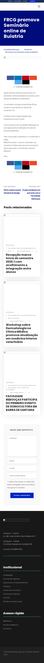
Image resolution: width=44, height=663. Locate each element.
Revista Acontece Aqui (12, 601)
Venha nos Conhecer (12, 590)
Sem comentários (24, 251)
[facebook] (4, 657)
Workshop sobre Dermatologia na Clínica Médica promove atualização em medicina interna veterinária (22, 333)
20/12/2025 (10, 382)
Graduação (8, 575)
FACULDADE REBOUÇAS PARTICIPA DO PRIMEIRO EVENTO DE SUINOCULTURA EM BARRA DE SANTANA (21, 403)
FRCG (10, 251)
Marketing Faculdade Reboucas (23, 248)
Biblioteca (10, 1)
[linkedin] (8, 657)
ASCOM (6, 598)
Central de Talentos (11, 594)
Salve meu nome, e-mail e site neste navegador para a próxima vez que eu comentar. (21, 484)
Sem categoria (13, 318)
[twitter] (12, 657)
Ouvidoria (32, 1)
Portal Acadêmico (17, 1)
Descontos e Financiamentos (15, 582)
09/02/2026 (10, 245)
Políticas (6, 586)
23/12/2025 (10, 312)
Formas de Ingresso (11, 579)
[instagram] (16, 657)
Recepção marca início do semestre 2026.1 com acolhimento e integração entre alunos (19, 263)
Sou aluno (25, 1)
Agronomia (12, 387)
